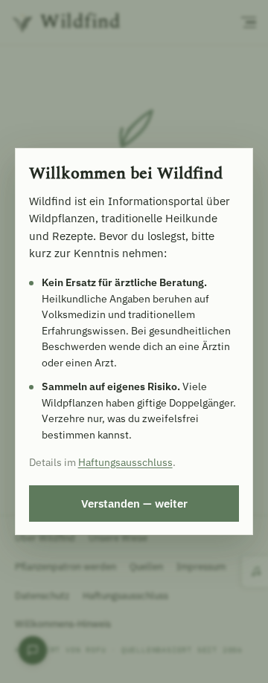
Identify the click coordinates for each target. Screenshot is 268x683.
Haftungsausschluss (125, 462)
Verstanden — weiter (134, 503)
